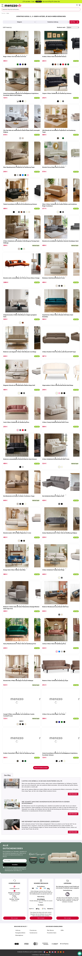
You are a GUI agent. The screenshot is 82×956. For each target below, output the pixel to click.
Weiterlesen (73, 794)
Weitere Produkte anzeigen (41, 767)
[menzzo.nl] (52, 952)
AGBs (62, 930)
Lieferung (17, 930)
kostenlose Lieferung (53, 22)
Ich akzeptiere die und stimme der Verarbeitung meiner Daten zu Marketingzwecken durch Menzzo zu (15, 869)
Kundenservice (33, 932)
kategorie (19, 22)
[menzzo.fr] (44, 952)
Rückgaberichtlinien (20, 932)
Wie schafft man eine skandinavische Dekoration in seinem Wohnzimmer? (46, 802)
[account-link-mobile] (77, 5)
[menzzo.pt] (63, 952)
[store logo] (40, 5)
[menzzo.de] (47, 952)
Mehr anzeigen (14, 918)
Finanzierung (33, 930)
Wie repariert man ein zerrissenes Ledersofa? (41, 821)
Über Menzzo (50, 930)
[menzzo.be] (58, 952)
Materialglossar (19, 935)
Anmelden (15, 864)
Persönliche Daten (51, 932)
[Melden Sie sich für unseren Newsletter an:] (15, 860)
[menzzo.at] (55, 952)
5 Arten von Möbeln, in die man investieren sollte (42, 781)
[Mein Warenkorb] (79, 5)
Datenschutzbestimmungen (19, 867)
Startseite (3, 13)
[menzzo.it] (50, 952)
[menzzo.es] (60, 952)
